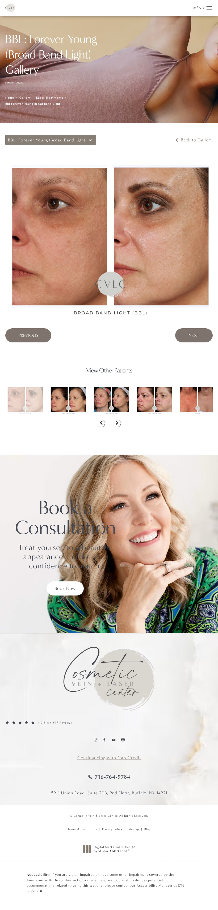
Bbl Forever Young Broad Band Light (32, 104)
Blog (147, 829)
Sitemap (133, 829)
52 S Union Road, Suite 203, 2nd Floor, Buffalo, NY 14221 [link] (109, 792)
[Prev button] (101, 423)
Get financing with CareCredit (109, 757)
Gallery (25, 97)
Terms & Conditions (82, 829)
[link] (109, 722)
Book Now (65, 588)
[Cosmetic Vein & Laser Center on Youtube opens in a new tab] (113, 739)
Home (9, 97)
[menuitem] (95, 739)
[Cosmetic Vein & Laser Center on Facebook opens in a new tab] (104, 739)
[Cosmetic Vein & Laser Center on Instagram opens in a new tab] (95, 739)
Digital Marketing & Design (114, 849)
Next (193, 335)
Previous (28, 335)
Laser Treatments (49, 97)
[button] (209, 8)
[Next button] (117, 423)
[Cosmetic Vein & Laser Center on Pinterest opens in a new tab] (122, 739)
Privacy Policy (112, 829)
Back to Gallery (196, 140)
